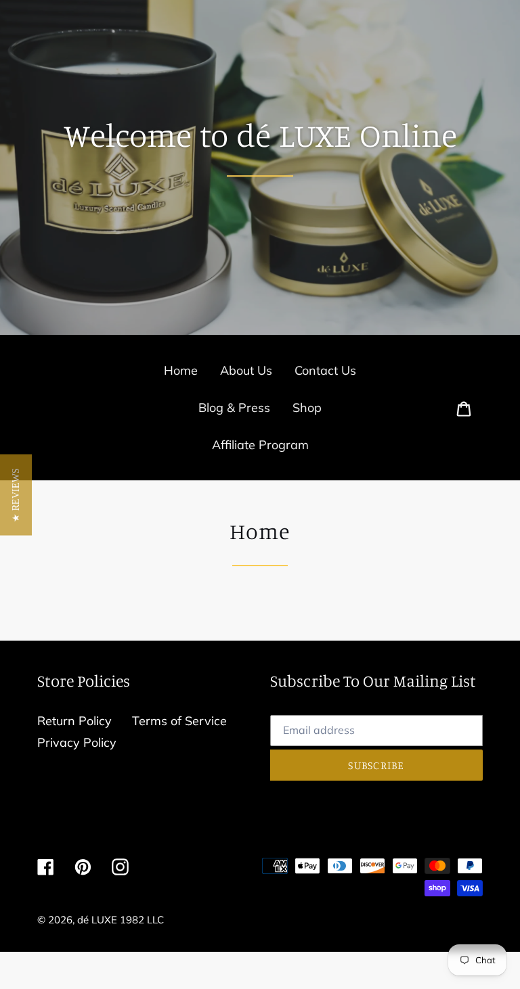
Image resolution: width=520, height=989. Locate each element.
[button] (16, 494)
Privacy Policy (76, 742)
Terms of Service (179, 721)
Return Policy (74, 721)
